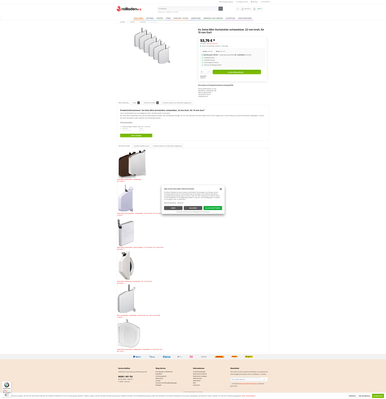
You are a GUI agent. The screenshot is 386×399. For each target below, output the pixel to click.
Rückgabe (158, 385)
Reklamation (159, 378)
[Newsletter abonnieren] (264, 379)
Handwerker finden (242, 2)
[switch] (7, 395)
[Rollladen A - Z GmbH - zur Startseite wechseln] (128, 9)
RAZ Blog (254, 2)
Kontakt (158, 380)
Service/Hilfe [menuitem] (265, 2)
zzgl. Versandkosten (212, 43)
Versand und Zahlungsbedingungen (166, 383)
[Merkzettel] (238, 9)
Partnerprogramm (161, 376)
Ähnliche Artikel (151, 103)
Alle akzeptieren (364, 396)
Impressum (196, 385)
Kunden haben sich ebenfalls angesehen (177, 103)
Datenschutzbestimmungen (248, 384)
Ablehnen (352, 396)
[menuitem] (190, 10)
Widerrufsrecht (197, 378)
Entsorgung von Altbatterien (164, 372)
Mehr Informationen (249, 396)
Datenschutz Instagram (200, 376)
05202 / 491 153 (125, 376)
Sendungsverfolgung (227, 2)
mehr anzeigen (136, 135)
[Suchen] (221, 9)
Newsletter (159, 374)
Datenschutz (197, 380)
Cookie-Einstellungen (199, 372)
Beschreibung (123, 103)
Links (136, 103)
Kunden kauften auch (141, 146)
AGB (194, 383)
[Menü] (10, 382)
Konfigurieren (378, 396)
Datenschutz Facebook (200, 374)
